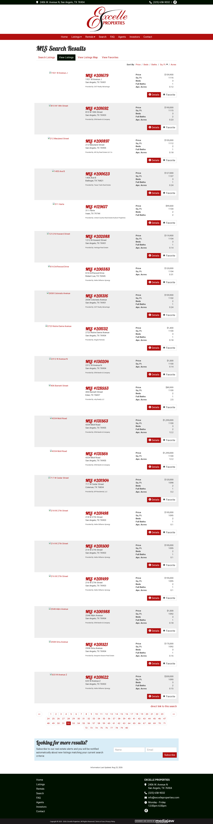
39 (124, 718)
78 (116, 728)
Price (138, 64)
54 (78, 723)
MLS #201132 (96, 328)
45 (154, 718)
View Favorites (110, 57)
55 (83, 723)
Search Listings (46, 57)
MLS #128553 (97, 388)
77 (111, 728)
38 (119, 718)
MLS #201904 (97, 480)
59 (104, 723)
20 (147, 714)
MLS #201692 (96, 108)
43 (144, 718)
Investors (135, 36)
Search (102, 36)
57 (94, 723)
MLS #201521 (96, 644)
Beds (146, 64)
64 (129, 723)
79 (121, 728)
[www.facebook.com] (175, 2)
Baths (154, 64)
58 (99, 723)
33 (94, 718)
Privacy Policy (110, 821)
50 (58, 723)
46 (159, 718)
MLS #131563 (96, 421)
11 (101, 714)
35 (104, 718)
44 (149, 718)
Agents (122, 36)
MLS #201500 (97, 546)
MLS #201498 (96, 513)
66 (139, 723)
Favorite (170, 94)
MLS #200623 (97, 173)
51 (63, 723)
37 (114, 718)
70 (159, 723)
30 (78, 718)
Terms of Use (100, 821)
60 (109, 723)
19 (142, 714)
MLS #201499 (96, 578)
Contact (147, 36)
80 (126, 728)
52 (68, 723)
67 (144, 723)
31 (83, 718)
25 (53, 718)
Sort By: (131, 64)
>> (174, 714)
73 (91, 728)
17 (132, 714)
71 (164, 723)
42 (139, 718)
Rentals (40, 788)
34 (99, 718)
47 (164, 718)
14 (116, 714)
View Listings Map (88, 57)
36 (109, 718)
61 (114, 723)
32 (89, 718)
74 (96, 728)
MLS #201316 (96, 295)
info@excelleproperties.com (163, 797)
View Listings (66, 57)
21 (152, 714)
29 (73, 718)
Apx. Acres (141, 87)
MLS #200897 (97, 141)
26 (58, 718)
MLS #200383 (97, 269)
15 (121, 714)
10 (96, 714)
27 (63, 718)
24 (48, 718)
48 (48, 723)
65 (134, 723)
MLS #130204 (97, 361)
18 (137, 714)
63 (124, 723)
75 (101, 728)
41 (134, 718)
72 (86, 728)
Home (64, 36)
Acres (173, 64)
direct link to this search (164, 706)
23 (162, 714)
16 (126, 714)
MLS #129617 (96, 206)
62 (119, 723)
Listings (40, 784)
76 (106, 728)
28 (68, 718)
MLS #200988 (97, 611)
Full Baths (141, 84)
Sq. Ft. (163, 64)
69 (154, 723)
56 (89, 723)
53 (73, 723)
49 (53, 723)
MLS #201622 (96, 677)
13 (111, 714)
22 (157, 714)
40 (129, 718)
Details (155, 94)
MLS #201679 (96, 75)
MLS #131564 (96, 453)
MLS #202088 (97, 236)
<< (39, 714)
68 (149, 723)
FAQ (112, 36)
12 (106, 714)
